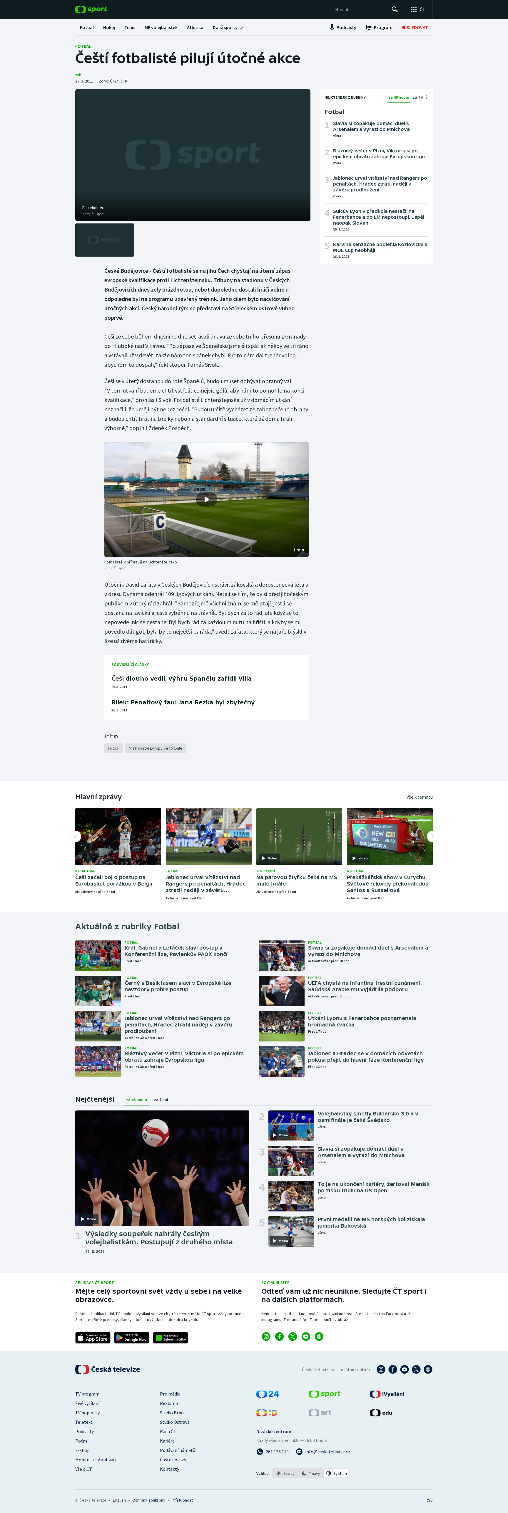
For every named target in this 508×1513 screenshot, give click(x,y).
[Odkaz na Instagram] (266, 1336)
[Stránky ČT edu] (381, 1415)
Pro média (170, 1394)
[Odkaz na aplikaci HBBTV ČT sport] (170, 1338)
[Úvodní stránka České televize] (108, 1369)
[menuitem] (86, 27)
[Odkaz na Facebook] (279, 1336)
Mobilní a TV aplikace (96, 1459)
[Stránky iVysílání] (387, 1396)
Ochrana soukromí (148, 1500)
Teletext (84, 1422)
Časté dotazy (173, 1459)
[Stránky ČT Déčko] (266, 1415)
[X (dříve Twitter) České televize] (416, 1369)
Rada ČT (168, 1431)
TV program (87, 1394)
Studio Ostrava (175, 1422)
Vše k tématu (420, 797)
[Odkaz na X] (293, 1336)
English (119, 1500)
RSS (429, 1500)
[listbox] (311, 1473)
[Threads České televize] (428, 1369)
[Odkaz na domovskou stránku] (100, 9)
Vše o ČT (83, 1469)
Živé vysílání (87, 1403)
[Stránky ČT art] (320, 1415)
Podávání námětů (177, 1450)
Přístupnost (182, 1500)
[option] (285, 1473)
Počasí (81, 1441)
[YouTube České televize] (404, 1369)
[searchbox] (360, 9)
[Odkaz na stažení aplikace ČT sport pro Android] (131, 1338)
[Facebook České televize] (392, 1369)
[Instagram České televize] (381, 1369)
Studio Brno (172, 1413)
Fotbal (83, 46)
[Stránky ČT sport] (324, 1396)
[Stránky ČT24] (267, 1396)
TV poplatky (87, 1413)
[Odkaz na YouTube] (306, 1336)
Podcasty (84, 1431)
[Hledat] (394, 9)
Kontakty (169, 1469)
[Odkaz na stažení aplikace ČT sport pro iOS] (93, 1338)
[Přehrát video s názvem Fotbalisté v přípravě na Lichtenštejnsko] (206, 499)
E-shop (82, 1450)
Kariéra (167, 1441)
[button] (206, 499)
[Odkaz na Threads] (319, 1336)
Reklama (169, 1403)
